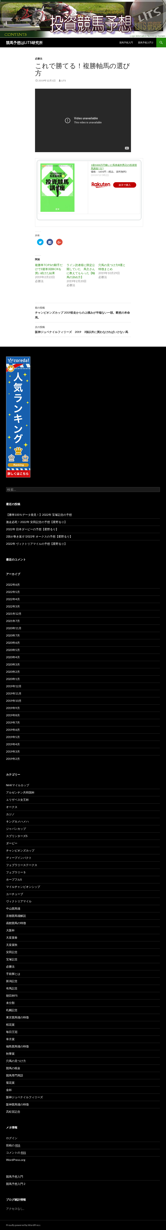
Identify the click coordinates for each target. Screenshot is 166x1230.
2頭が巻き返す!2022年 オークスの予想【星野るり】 (39, 536)
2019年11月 (13, 693)
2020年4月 (13, 657)
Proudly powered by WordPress (23, 1225)
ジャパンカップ (16, 828)
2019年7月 (13, 722)
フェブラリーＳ (16, 872)
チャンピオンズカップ (20, 850)
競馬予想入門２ (146, 42)
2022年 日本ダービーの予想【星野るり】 (32, 529)
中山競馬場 (13, 908)
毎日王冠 (11, 1031)
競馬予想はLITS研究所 (24, 42)
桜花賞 (10, 1024)
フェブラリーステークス (21, 865)
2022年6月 (13, 584)
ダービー (11, 843)
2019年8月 (13, 715)
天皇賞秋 (11, 944)
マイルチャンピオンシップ (23, 886)
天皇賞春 (11, 937)
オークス (11, 807)
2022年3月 (13, 606)
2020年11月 (13, 628)
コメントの (16, 1152)
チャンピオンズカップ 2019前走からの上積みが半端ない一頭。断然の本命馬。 (82, 312)
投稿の (13, 1145)
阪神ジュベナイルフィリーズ (24, 1097)
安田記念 (11, 952)
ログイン (11, 1138)
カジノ (10, 814)
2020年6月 (13, 642)
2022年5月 (13, 592)
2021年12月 (13, 613)
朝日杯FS (12, 995)
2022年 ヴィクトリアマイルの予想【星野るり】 (36, 543)
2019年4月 (13, 744)
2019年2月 (13, 758)
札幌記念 (11, 1010)
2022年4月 (13, 599)
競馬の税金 (13, 1068)
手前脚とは (13, 973)
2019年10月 (13, 700)
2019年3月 (13, 751)
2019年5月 (13, 737)
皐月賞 (10, 1039)
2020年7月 (13, 635)
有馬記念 (11, 988)
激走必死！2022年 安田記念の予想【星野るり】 (36, 522)
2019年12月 (13, 686)
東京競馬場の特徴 (17, 1017)
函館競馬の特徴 (16, 923)
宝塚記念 (11, 959)
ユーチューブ (14, 894)
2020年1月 (13, 679)
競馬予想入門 (126, 42)
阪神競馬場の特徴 (17, 1104)
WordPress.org (15, 1159)
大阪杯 (10, 930)
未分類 (10, 1002)
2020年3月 (13, 664)
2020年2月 (13, 671)
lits (63, 80)
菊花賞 (10, 1082)
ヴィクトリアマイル (19, 901)
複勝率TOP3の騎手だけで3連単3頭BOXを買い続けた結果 (49, 269)
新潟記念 (11, 981)
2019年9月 (13, 708)
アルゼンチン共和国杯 (20, 792)
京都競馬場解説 (16, 915)
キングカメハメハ (17, 821)
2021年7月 (13, 621)
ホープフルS (14, 879)
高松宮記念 (13, 1111)
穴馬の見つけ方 (16, 1061)
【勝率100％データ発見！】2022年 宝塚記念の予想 (39, 514)
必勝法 (38, 58)
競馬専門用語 (14, 1075)
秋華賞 (10, 1053)
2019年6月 (13, 729)
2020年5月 (13, 650)
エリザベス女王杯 (17, 799)
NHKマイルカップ (17, 785)
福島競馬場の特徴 (17, 1046)
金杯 (9, 1090)
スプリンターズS (17, 836)
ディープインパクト (19, 857)
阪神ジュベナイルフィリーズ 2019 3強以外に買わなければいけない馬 (81, 329)
